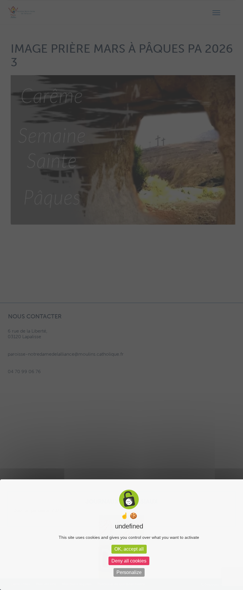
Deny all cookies (128, 560)
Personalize (129, 572)
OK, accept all (129, 549)
